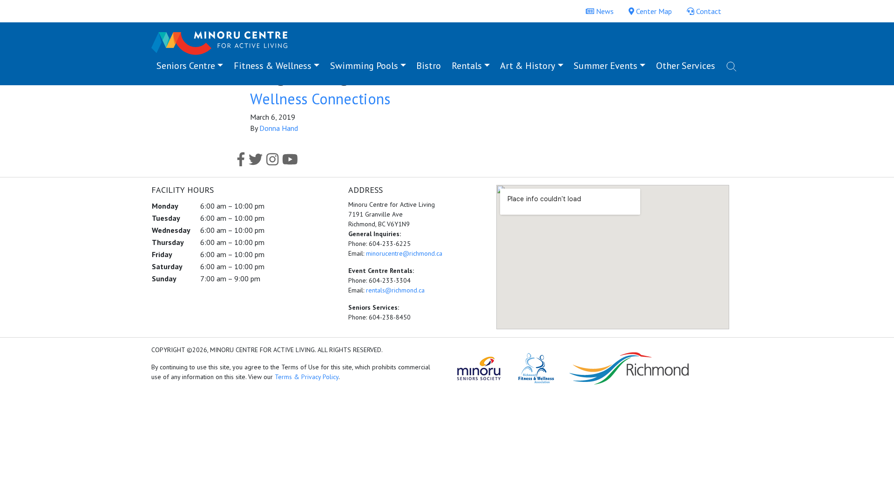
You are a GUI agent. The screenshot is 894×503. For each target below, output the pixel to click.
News (604, 11)
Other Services (685, 66)
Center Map (653, 11)
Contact (707, 11)
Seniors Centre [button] (185, 66)
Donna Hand (278, 128)
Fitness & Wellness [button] (273, 66)
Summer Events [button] (605, 66)
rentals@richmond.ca (395, 290)
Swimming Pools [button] (364, 66)
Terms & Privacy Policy (307, 377)
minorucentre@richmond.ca (404, 253)
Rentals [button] (467, 66)
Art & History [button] (527, 66)
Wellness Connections (320, 99)
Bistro (428, 66)
